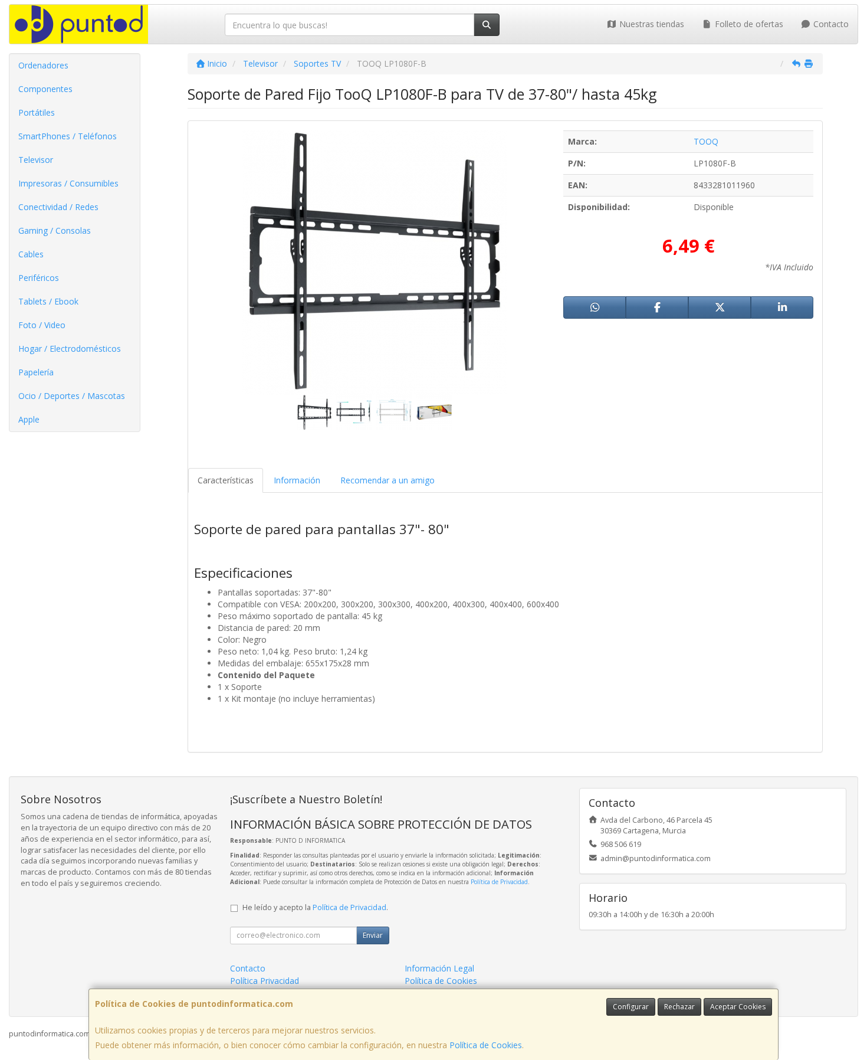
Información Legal (439, 968)
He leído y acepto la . (315, 907)
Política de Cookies (485, 1045)
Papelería (36, 372)
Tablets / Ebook (48, 301)
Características (226, 480)
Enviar (373, 935)
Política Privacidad (264, 980)
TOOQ (706, 141)
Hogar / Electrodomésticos (69, 348)
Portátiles (36, 112)
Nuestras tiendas (650, 24)
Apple (29, 419)
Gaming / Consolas (54, 230)
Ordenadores (43, 65)
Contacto (830, 24)
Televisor (35, 159)
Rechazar (679, 1007)
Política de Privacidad (499, 882)
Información (297, 480)
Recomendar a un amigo (387, 480)
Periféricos (38, 277)
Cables (31, 254)
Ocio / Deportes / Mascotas (71, 395)
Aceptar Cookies (738, 1007)
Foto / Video (41, 325)
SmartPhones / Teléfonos (67, 136)
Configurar (631, 1007)
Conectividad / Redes (58, 206)
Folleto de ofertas (747, 24)
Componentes (45, 88)
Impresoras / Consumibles (68, 183)
